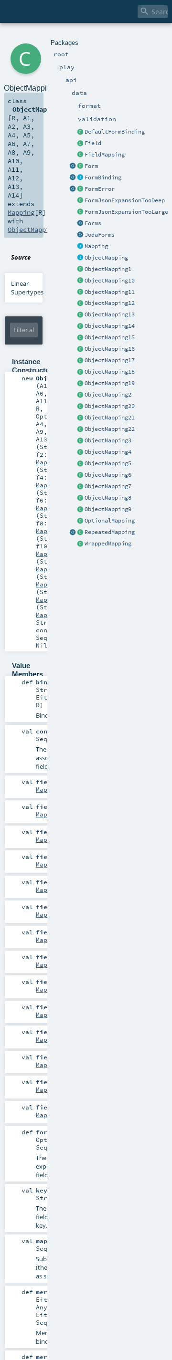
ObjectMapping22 (110, 429)
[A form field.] (80, 143)
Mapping (96, 246)
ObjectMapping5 (108, 463)
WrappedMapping (108, 543)
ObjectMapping (106, 257)
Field (93, 143)
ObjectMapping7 (108, 486)
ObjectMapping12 (110, 303)
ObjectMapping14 (110, 326)
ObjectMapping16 (110, 348)
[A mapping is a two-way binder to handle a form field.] (80, 247)
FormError (100, 189)
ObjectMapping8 (108, 497)
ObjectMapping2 (108, 394)
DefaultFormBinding (115, 131)
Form (91, 166)
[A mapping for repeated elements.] (80, 532)
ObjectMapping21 (110, 417)
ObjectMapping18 (110, 371)
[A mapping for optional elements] (80, 521)
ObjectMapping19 (110, 383)
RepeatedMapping (110, 532)
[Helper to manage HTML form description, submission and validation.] (80, 166)
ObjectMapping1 (108, 269)
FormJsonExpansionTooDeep (125, 200)
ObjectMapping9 (108, 509)
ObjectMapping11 (110, 292)
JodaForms (100, 234)
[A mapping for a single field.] (80, 155)
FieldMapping (105, 154)
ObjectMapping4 (108, 452)
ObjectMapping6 (108, 474)
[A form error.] (80, 189)
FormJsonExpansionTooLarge (126, 212)
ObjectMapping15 (110, 337)
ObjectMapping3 (108, 440)
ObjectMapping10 (110, 280)
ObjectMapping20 (110, 406)
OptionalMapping (110, 520)
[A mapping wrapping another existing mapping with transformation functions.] (80, 544)
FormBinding (103, 177)
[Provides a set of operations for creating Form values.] (72, 166)
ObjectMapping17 (110, 360)
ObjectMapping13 (110, 314)
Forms (93, 223)
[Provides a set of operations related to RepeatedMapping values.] (72, 532)
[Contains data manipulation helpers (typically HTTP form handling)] (80, 224)
